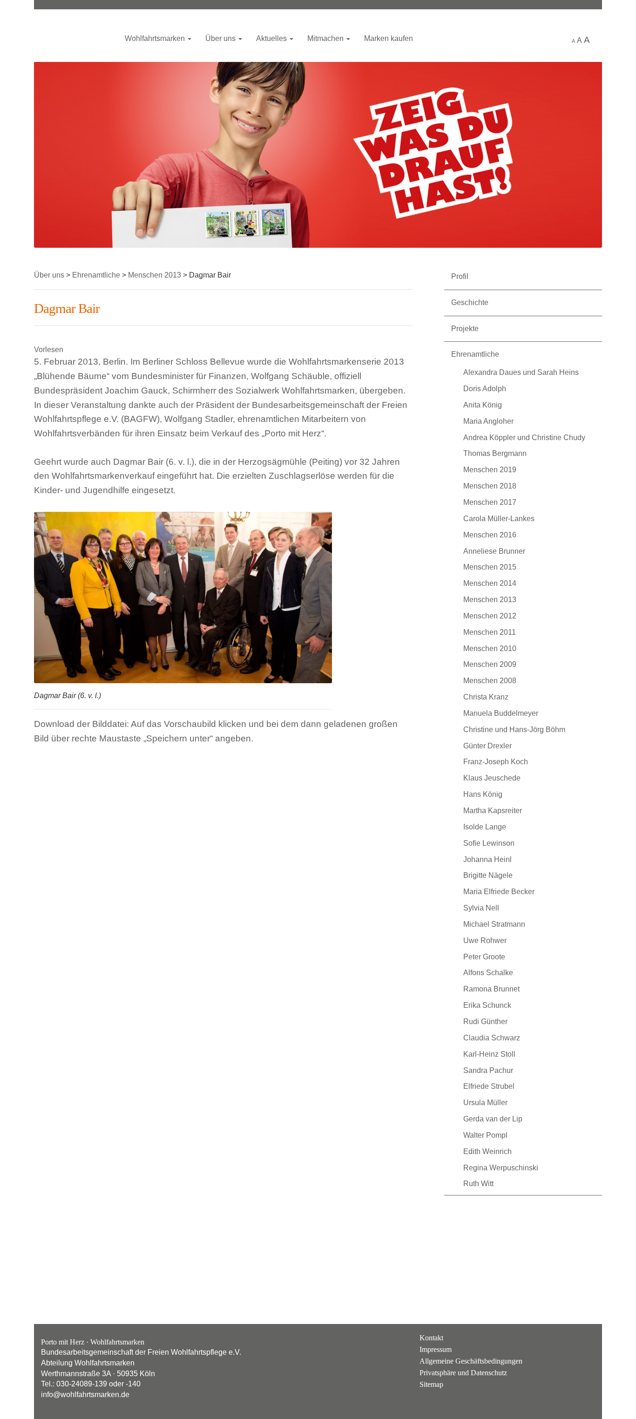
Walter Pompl (485, 1135)
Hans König (482, 794)
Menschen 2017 (489, 502)
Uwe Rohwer (485, 940)
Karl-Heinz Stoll (489, 1054)
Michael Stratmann (494, 924)
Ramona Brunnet (491, 989)
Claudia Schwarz (491, 1038)
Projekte (465, 329)
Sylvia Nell (481, 908)
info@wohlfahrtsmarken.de (85, 1395)
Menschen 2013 (489, 600)
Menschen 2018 (489, 486)
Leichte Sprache (554, 39)
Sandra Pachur (488, 1070)
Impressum (435, 1349)
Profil (459, 276)
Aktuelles (272, 38)
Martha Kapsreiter (492, 811)
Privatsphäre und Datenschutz (463, 1373)
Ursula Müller (485, 1103)
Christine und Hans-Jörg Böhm (514, 729)
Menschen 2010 (489, 648)
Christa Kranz (485, 697)
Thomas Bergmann (495, 453)
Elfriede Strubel (488, 1086)
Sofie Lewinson (488, 843)
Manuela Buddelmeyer (500, 713)
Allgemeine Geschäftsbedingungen (470, 1361)
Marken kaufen (388, 38)
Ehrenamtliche (475, 354)
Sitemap (431, 1384)
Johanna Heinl (487, 859)
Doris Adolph (484, 389)
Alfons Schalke (488, 973)
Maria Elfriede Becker (499, 892)
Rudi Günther (485, 1021)
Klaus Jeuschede (492, 778)
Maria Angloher (488, 421)
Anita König (482, 405)
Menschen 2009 (489, 664)
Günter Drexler (487, 746)
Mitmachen (326, 38)
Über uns (221, 38)
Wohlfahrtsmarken (73, 35)
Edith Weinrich (487, 1151)
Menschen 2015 (489, 567)
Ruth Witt (478, 1184)
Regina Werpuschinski (500, 1168)
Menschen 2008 (489, 681)
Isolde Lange (484, 827)
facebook (585, 1345)
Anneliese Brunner (494, 551)
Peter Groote (484, 957)
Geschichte (469, 302)
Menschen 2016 (489, 535)
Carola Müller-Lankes (499, 519)
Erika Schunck (487, 1005)
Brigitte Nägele (488, 875)
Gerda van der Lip (492, 1119)
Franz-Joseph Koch (495, 762)
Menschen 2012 (489, 616)
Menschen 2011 (489, 632)
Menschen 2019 (489, 470)
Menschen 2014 (489, 583)
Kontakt (431, 1338)
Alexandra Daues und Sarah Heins (521, 372)
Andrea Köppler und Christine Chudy (524, 437)
